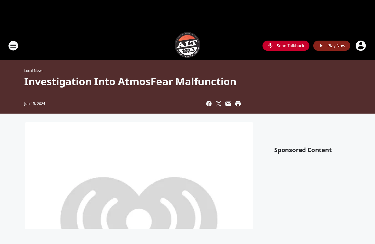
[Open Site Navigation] (13, 46)
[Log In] (361, 46)
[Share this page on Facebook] (208, 103)
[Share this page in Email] (228, 103)
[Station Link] (187, 45)
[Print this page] (238, 103)
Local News (33, 70)
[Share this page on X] (218, 103)
